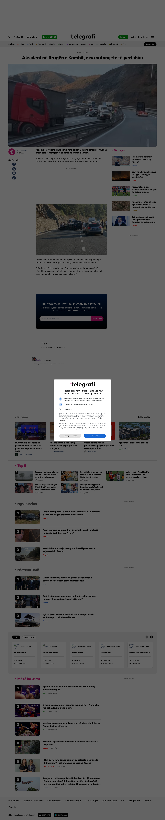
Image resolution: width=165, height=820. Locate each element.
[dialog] (82, 410)
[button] (82, 409)
